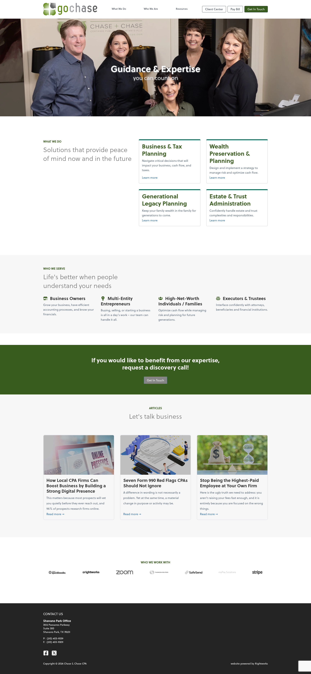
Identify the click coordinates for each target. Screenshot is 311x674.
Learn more (169, 177)
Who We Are (151, 9)
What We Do (119, 9)
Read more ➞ (78, 514)
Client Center (214, 9)
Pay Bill (235, 9)
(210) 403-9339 (55, 638)
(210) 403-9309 (55, 642)
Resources (182, 9)
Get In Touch (256, 9)
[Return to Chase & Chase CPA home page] (70, 9)
